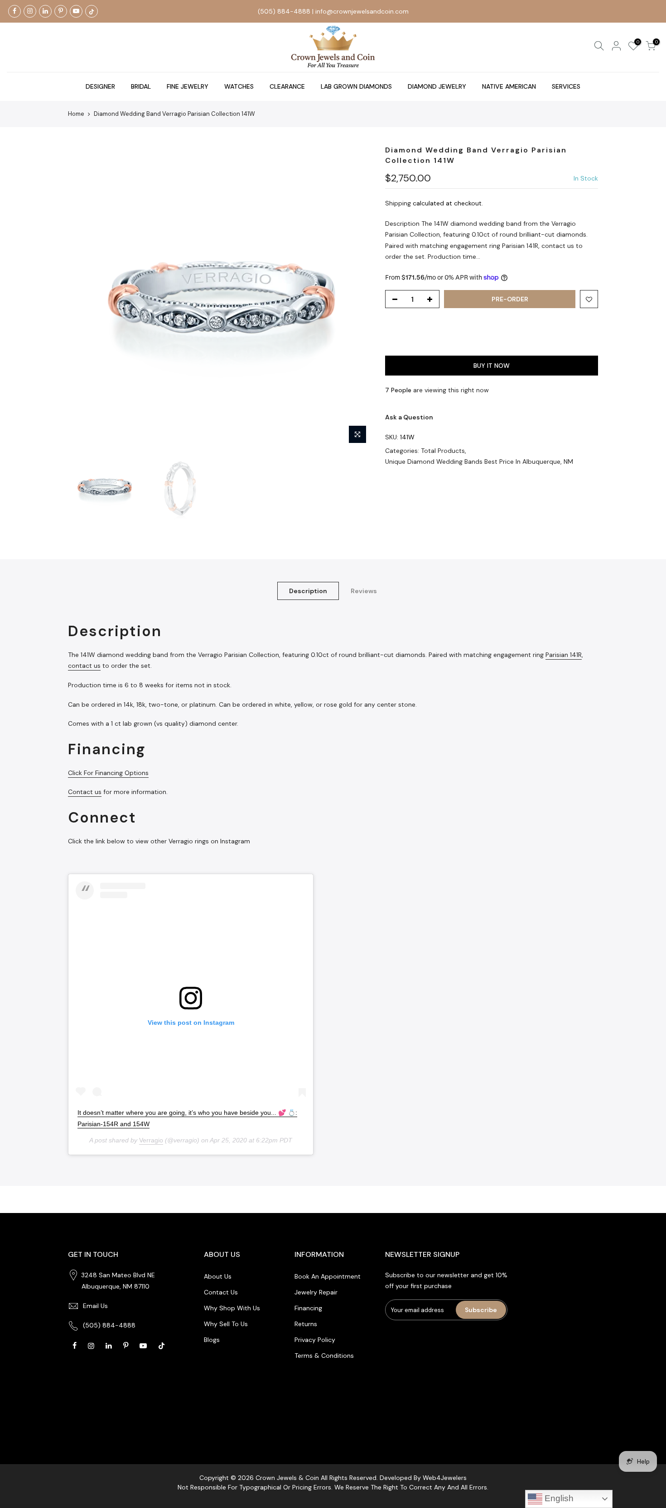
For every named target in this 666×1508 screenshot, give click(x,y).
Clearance (287, 86)
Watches (239, 86)
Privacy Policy (314, 1340)
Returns (305, 1324)
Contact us (84, 792)
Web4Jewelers (445, 1478)
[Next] (355, 296)
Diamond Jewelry (437, 86)
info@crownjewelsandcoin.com (362, 11)
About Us (218, 1276)
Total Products (443, 451)
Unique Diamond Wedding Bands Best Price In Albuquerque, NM (479, 461)
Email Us (95, 1306)
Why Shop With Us (232, 1308)
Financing (308, 1308)
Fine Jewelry (187, 86)
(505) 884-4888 (284, 11)
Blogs (212, 1340)
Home (76, 114)
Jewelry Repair (316, 1292)
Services (566, 86)
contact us (84, 665)
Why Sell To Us (226, 1324)
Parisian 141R (563, 655)
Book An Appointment (327, 1276)
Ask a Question (409, 417)
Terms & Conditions (324, 1355)
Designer (100, 86)
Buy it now (491, 366)
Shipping (398, 203)
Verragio (151, 1140)
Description (308, 591)
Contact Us (221, 1292)
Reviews (364, 591)
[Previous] (83, 296)
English (558, 1498)
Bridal (141, 86)
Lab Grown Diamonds (356, 86)
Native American (509, 86)
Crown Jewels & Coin (287, 1478)
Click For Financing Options (108, 773)
